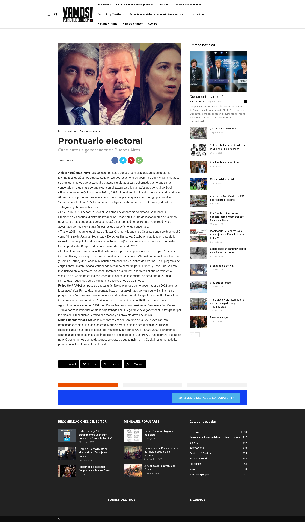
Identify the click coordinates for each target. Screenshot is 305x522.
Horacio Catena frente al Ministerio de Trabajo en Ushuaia (93, 452)
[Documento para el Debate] (218, 71)
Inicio (61, 131)
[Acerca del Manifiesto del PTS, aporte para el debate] (198, 201)
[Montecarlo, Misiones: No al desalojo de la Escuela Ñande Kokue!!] (198, 235)
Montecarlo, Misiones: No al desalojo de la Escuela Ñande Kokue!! (227, 234)
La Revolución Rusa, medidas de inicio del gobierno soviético (161, 452)
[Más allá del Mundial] (198, 184)
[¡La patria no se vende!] (198, 133)
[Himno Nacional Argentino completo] (133, 435)
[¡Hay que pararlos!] (198, 287)
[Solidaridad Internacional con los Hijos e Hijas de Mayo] (198, 150)
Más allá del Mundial (222, 179)
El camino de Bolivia (222, 265)
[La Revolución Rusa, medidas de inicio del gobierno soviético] (133, 452)
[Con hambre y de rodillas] (198, 167)
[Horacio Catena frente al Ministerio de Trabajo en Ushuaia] (67, 453)
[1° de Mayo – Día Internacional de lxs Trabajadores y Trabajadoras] (198, 304)
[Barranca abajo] (198, 322)
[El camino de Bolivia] (198, 270)
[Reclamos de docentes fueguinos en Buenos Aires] (67, 471)
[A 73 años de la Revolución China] (133, 470)
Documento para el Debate (211, 97)
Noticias (72, 131)
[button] (55, 14)
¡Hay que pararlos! (220, 282)
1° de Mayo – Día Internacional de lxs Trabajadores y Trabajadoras (227, 303)
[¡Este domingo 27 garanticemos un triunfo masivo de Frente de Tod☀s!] (67, 435)
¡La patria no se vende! (223, 128)
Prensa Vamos (197, 101)
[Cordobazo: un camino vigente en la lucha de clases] (198, 253)
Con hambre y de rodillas (224, 162)
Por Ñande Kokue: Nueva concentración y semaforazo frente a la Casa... (227, 217)
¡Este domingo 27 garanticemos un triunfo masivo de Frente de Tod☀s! (95, 435)
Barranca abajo (219, 317)
